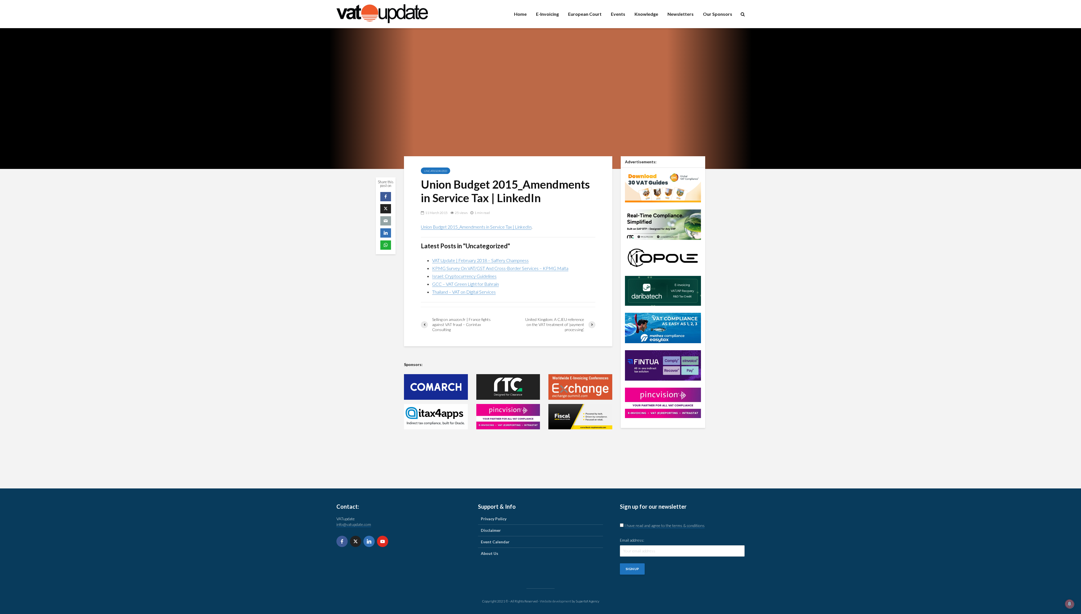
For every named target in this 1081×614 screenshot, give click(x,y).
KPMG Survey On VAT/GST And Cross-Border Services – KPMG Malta (500, 268)
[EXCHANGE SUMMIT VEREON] (580, 387)
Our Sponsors (717, 14)
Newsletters (680, 14)
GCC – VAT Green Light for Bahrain (465, 284)
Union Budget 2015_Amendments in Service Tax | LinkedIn (476, 226)
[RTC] (508, 387)
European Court (585, 14)
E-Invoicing (547, 14)
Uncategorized (435, 171)
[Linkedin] (369, 541)
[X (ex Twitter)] (355, 541)
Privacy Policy (493, 518)
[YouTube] (382, 541)
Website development (555, 601)
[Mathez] (663, 327)
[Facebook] (342, 541)
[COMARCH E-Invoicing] (436, 387)
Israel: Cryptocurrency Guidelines (464, 276)
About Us (489, 553)
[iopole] (663, 257)
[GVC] (663, 186)
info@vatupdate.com (353, 524)
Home (520, 14)
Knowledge (646, 14)
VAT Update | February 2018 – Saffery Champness (480, 260)
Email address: (632, 540)
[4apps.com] (436, 417)
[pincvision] (508, 417)
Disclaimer (491, 530)
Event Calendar (495, 541)
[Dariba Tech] (663, 290)
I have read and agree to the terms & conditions (664, 525)
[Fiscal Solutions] (580, 417)
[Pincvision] (663, 402)
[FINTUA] (663, 364)
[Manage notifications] (1069, 603)
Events (618, 14)
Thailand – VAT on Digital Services (464, 291)
